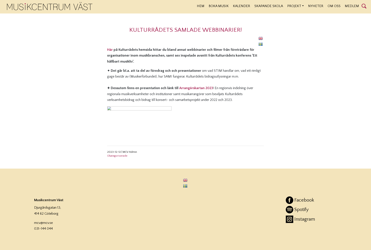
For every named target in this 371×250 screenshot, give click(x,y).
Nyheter (315, 6)
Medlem (352, 6)
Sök (364, 6)
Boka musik (219, 6)
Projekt (294, 6)
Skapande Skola (268, 6)
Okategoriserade (117, 155)
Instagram (304, 219)
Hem (200, 6)
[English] (260, 38)
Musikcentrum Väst (50, 6)
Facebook (304, 200)
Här (110, 50)
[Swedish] (260, 44)
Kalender (241, 6)
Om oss (334, 6)
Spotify (301, 209)
